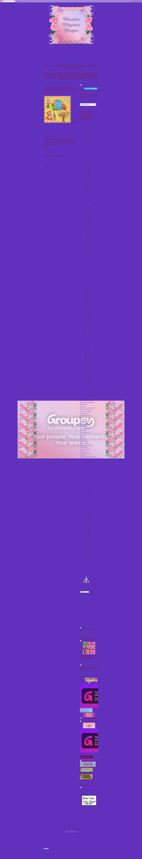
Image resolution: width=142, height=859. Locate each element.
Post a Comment (47, 162)
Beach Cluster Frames (85, 180)
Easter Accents (83, 284)
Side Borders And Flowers (86, 484)
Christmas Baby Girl (84, 224)
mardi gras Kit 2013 (84, 425)
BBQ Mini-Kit (83, 177)
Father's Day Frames (85, 316)
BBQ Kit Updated (84, 175)
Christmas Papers (84, 242)
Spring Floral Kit (84, 492)
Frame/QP (82, 331)
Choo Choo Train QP (85, 216)
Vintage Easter (83, 554)
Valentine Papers (84, 545)
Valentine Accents (84, 531)
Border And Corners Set (85, 199)
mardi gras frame (84, 421)
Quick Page (82, 479)
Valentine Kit (83, 537)
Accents (82, 150)
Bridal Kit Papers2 (84, 210)
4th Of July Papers (84, 137)
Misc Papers (83, 440)
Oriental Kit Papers (84, 453)
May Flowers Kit (84, 428)
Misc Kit (82, 438)
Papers (81, 464)
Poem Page (82, 468)
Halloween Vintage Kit (85, 393)
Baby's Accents (83, 165)
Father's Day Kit (84, 317)
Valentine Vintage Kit (85, 546)
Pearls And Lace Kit (84, 466)
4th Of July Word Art (84, 143)
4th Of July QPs (83, 141)
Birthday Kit (83, 184)
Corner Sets (82, 269)
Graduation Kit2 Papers (85, 364)
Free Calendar (89, 621)
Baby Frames (83, 162)
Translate (91, 106)
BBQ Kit (82, 167)
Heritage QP (83, 404)
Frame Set (82, 329)
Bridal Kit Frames (84, 207)
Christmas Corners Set (85, 229)
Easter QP (82, 301)
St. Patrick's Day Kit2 (85, 505)
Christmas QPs (83, 248)
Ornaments (82, 455)
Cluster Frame (83, 255)
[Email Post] (62, 126)
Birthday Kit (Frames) (85, 186)
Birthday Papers (83, 188)
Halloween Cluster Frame (86, 374)
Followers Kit (83, 325)
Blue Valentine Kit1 (84, 194)
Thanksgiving (83, 511)
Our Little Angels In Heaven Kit (87, 457)
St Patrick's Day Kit (84, 498)
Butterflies (82, 212)
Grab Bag (82, 349)
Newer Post (46, 164)
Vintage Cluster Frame (85, 550)
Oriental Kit (82, 451)
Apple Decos (83, 158)
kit (80, 417)
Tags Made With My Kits (85, 509)
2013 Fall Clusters (84, 130)
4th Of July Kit (83, 135)
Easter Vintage (83, 302)
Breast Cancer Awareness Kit (86, 203)
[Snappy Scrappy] (86, 759)
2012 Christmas (83, 128)
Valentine (82, 530)
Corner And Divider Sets (85, 263)
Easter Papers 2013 (84, 299)
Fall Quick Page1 (84, 310)
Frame (81, 327)
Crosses (81, 276)
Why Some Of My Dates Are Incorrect (88, 565)
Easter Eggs (83, 287)
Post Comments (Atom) (55, 167)
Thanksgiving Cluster (85, 513)
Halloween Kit (83, 383)
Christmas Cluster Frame (85, 225)
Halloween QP (83, 387)
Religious (82, 483)
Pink (45, 137)
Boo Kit (82, 197)
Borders (82, 201)
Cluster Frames (83, 257)
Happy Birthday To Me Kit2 (86, 402)
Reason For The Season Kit (86, 481)
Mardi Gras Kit (83, 423)
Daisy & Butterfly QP (84, 278)
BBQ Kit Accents (84, 169)
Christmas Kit (83, 237)
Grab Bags (82, 353)
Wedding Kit (83, 563)
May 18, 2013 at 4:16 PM (51, 150)
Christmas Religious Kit (85, 250)
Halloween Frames (84, 381)
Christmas (82, 218)
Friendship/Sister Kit (85, 334)
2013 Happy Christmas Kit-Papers (87, 133)
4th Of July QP (83, 139)
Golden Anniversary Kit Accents (87, 342)
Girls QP (82, 340)
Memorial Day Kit (84, 432)
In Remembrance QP (84, 411)
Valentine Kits (83, 539)
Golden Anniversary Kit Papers (87, 346)
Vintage (82, 548)
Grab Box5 (82, 359)
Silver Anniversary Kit (85, 488)
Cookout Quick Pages (85, 261)
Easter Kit (82, 293)
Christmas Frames (84, 235)
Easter (81, 282)
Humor (81, 406)
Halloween (82, 372)
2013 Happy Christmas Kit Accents (88, 132)
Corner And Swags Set (85, 265)
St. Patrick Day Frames (85, 499)
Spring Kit (82, 494)
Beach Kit (82, 182)
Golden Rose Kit (83, 348)
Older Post (75, 164)
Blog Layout (83, 190)
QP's (81, 475)
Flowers (82, 323)
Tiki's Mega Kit (83, 524)
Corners (82, 270)
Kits (81, 419)
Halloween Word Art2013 (86, 396)
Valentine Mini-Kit (84, 543)
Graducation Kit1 (84, 366)
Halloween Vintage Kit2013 (86, 395)
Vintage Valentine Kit (85, 561)
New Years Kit (83, 447)
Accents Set (82, 152)
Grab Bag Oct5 (83, 351)
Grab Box (82, 355)
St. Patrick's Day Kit (84, 503)
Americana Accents (84, 154)
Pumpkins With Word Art (85, 469)
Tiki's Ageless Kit (84, 522)
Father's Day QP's (84, 319)
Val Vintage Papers (84, 528)
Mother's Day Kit (84, 443)
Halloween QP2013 (84, 389)
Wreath (81, 569)
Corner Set (82, 267)
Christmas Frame (84, 233)
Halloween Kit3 (83, 385)
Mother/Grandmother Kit (85, 445)
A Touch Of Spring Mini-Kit (86, 148)
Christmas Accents (84, 220)
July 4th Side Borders (85, 415)
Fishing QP (82, 321)
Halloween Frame (84, 379)
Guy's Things (83, 370)
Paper (81, 462)
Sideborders (82, 486)
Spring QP (51, 128)
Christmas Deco (83, 231)
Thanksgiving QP (84, 516)
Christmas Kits (83, 239)
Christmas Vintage (84, 252)
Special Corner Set (84, 490)
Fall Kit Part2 (83, 306)
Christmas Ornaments (85, 240)
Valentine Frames (84, 535)
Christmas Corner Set (85, 227)
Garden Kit (82, 338)
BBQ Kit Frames (84, 171)
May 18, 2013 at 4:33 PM (51, 158)
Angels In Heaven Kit (85, 156)
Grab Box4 (82, 357)
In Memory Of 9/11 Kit (85, 410)
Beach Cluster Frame (85, 179)
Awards (81, 160)
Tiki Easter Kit (83, 520)
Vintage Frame (83, 556)
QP (80, 471)
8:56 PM (60, 126)
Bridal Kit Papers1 (84, 209)
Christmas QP (83, 244)
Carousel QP (83, 214)
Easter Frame (83, 289)
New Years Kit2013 (84, 449)
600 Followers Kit (84, 145)
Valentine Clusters (84, 533)
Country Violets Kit (84, 274)
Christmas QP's (83, 246)
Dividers (82, 280)
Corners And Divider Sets (85, 272)
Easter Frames (83, 291)
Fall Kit (82, 304)
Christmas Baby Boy (84, 222)
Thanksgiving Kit (84, 514)
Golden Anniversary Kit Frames (87, 344)
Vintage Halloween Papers (86, 558)
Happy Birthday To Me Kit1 (86, 400)
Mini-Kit (82, 436)
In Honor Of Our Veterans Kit (86, 408)
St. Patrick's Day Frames (85, 501)
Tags (81, 507)
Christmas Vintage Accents (86, 254)
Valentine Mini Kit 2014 (85, 541)
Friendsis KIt (83, 336)
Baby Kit (82, 163)
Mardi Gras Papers (84, 426)
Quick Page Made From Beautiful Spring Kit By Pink (60, 84)
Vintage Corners (84, 552)
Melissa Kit (82, 430)
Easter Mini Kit (83, 295)
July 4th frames (83, 413)
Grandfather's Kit (84, 368)
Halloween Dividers (84, 376)
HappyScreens (47, 153)
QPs (81, 477)
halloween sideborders (85, 391)
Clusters (82, 259)
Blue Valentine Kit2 (84, 195)
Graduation (82, 361)
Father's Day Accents (85, 312)
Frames (81, 333)
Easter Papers (83, 297)
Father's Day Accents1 (85, 314)
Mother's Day (83, 442)
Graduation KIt (83, 363)
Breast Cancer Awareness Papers (87, 205)
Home (61, 164)
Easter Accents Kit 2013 (85, 286)
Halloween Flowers (84, 378)
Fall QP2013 (83, 308)
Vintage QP (82, 560)
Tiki (81, 518)
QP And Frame (83, 473)
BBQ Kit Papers (83, 173)
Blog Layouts (83, 192)
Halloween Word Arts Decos (86, 398)
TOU (81, 526)
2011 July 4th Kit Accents (86, 126)
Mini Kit (82, 434)
